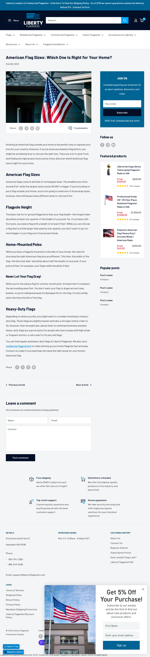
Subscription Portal (120, 552)
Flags (9, 34)
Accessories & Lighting (121, 34)
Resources (11, 44)
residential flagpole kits (18, 346)
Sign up (121, 645)
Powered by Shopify (15, 634)
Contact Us (116, 543)
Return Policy (13, 599)
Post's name (106, 275)
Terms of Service (15, 590)
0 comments (81, 128)
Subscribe (122, 112)
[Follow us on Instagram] (108, 144)
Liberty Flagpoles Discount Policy (20, 616)
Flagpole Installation (54, 44)
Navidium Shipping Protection (21, 609)
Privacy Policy (13, 604)
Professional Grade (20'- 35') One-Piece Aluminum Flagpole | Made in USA (127, 201)
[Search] (124, 20)
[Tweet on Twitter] (32, 128)
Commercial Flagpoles (62, 34)
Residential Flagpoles (31, 34)
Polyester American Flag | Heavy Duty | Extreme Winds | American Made (127, 235)
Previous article (17, 384)
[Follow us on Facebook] (102, 144)
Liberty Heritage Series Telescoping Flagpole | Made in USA (129, 170)
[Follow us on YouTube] (113, 144)
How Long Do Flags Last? (123, 557)
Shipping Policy (14, 595)
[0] (142, 20)
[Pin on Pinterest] (26, 128)
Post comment (21, 457)
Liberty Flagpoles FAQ (121, 562)
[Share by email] (38, 128)
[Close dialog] (143, 589)
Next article (82, 384)
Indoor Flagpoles (91, 34)
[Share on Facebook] (21, 128)
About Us (30, 44)
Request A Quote (119, 547)
